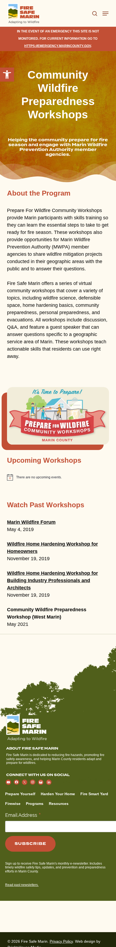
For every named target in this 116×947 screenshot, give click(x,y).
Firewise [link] (13, 803)
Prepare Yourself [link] (20, 794)
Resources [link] (59, 803)
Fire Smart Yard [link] (94, 794)
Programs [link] (34, 803)
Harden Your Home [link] (58, 794)
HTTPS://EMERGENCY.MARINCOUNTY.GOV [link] (57, 46)
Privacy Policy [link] (61, 941)
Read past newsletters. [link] (22, 885)
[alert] (58, 477)
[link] (7, 75)
